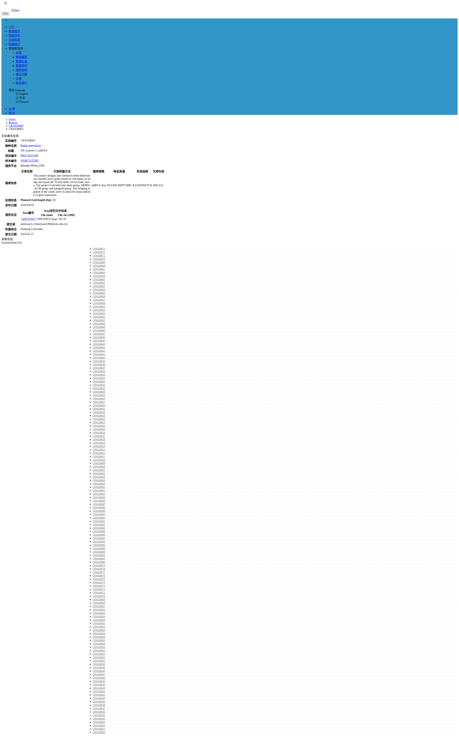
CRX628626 (99, 405)
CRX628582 (99, 555)
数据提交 (14, 31)
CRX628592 (99, 521)
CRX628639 (99, 361)
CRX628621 (99, 422)
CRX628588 (99, 535)
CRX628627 (99, 402)
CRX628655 (99, 306)
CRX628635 (99, 375)
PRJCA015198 (29, 155)
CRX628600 (99, 494)
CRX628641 (99, 354)
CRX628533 (99, 722)
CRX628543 (99, 688)
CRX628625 (99, 409)
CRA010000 (16, 125)
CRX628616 (99, 439)
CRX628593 (99, 518)
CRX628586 (99, 541)
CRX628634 (99, 378)
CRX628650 (99, 323)
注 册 (12, 108)
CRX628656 (99, 303)
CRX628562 (99, 623)
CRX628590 (99, 528)
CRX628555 (99, 647)
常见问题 (21, 74)
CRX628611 (99, 456)
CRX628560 (99, 630)
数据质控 (21, 65)
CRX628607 (99, 470)
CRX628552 (99, 657)
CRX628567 (99, 606)
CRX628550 (99, 664)
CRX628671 (99, 255)
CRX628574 (99, 582)
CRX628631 (99, 388)
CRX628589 (99, 531)
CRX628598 (99, 501)
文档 (19, 78)
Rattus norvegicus (31, 145)
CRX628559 (99, 633)
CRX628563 (99, 620)
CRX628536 (99, 712)
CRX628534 (99, 718)
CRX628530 (99, 732)
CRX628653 (99, 313)
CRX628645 (99, 340)
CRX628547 (99, 674)
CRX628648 (99, 330)
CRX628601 (99, 490)
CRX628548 (99, 671)
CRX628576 (99, 575)
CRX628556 (99, 644)
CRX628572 (99, 589)
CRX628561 (99, 627)
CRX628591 (99, 524)
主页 (11, 26)
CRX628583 (99, 552)
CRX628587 (99, 538)
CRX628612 (99, 453)
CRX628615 (99, 443)
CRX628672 (99, 252)
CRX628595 (99, 511)
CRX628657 (99, 300)
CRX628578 (99, 569)
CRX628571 (99, 592)
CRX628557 (99, 640)
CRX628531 (99, 729)
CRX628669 (99, 262)
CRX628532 (99, 725)
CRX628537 (99, 708)
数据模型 (21, 57)
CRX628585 (99, 545)
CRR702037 (28, 218)
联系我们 (21, 82)
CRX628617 (99, 436)
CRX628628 (99, 398)
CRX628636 (99, 371)
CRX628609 (99, 463)
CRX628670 (99, 259)
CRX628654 (99, 310)
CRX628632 (99, 385)
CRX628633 (99, 381)
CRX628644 (99, 344)
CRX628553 (99, 654)
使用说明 (21, 70)
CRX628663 (99, 279)
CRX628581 (99, 558)
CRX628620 (99, 426)
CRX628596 (99, 507)
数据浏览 (14, 35)
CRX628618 (99, 432)
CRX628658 (99, 296)
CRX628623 (99, 415)
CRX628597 (99, 504)
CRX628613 (99, 449)
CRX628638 (99, 364)
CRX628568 (99, 603)
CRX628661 (99, 286)
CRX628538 (99, 705)
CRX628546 (99, 678)
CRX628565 (99, 613)
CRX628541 (99, 695)
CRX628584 (99, 548)
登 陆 (12, 113)
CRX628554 (99, 650)
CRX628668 (99, 266)
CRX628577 (99, 572)
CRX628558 (99, 637)
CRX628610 (99, 460)
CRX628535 (99, 715)
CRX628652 (99, 317)
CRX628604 (99, 480)
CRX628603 (99, 483)
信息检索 (14, 39)
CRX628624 (99, 412)
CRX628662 (99, 283)
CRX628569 (99, 599)
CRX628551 (99, 661)
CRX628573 (99, 586)
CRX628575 (99, 579)
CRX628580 (99, 562)
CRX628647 (99, 334)
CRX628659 (99, 293)
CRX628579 (99, 565)
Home (12, 119)
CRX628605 (99, 477)
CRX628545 (99, 681)
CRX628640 (99, 357)
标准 (19, 52)
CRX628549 (99, 667)
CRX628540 (99, 698)
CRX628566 (99, 609)
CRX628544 (99, 684)
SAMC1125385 (30, 160)
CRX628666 (99, 272)
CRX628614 (99, 446)
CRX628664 (99, 276)
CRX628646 (99, 337)
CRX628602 (99, 487)
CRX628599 (99, 497)
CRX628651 (99, 320)
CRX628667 (99, 269)
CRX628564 (99, 616)
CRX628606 (99, 473)
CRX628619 (99, 429)
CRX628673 (99, 249)
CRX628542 (99, 691)
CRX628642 (99, 351)
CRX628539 (99, 701)
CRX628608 (99, 466)
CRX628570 (99, 596)
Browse (13, 122)
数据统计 (14, 44)
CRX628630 (99, 392)
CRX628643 (99, 347)
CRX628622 (99, 419)
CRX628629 (99, 395)
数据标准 (21, 61)
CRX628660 (99, 289)
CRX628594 (99, 514)
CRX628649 (99, 327)
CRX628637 (99, 368)
